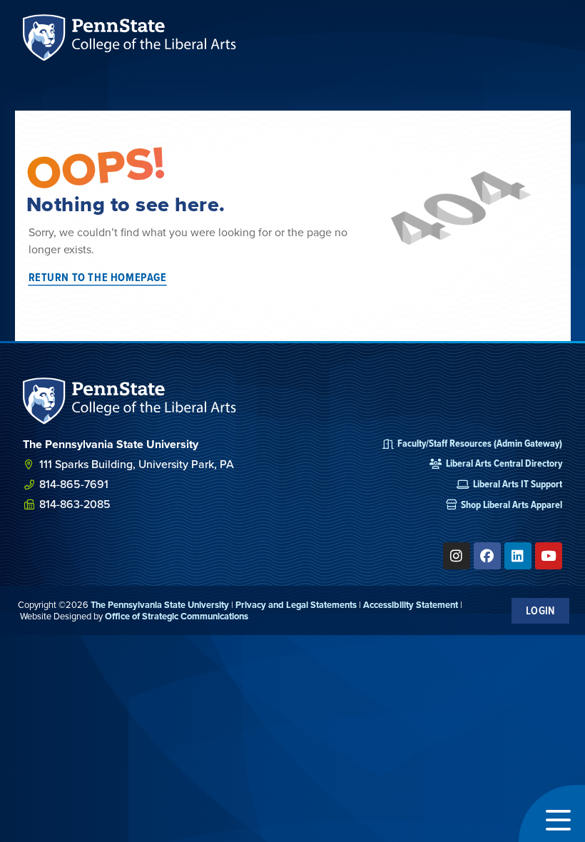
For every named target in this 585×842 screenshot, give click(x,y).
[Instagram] (456, 555)
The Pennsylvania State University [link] (160, 605)
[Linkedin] (517, 555)
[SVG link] (130, 400)
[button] (552, 813)
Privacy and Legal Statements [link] (296, 605)
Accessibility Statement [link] (410, 605)
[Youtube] (548, 555)
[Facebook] (487, 555)
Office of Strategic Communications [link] (176, 616)
